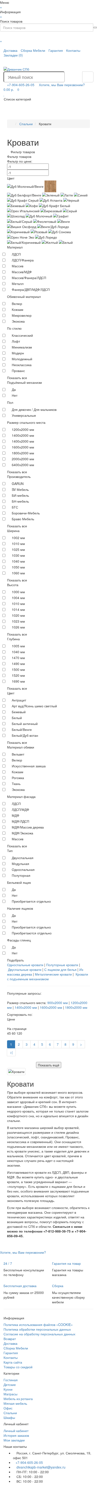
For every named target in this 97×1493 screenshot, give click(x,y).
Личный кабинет (16, 1430)
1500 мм (18, 669)
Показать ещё (48, 1065)
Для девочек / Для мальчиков (34, 409)
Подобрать (16, 960)
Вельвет (18, 754)
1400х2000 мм (23, 441)
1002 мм (18, 537)
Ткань (16, 783)
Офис (8, 1408)
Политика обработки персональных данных (37, 1329)
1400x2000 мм (23, 435)
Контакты (73, 50)
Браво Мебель (23, 518)
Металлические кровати (53, 974)
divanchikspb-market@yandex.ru (40, 1467)
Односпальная (23, 869)
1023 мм (18, 621)
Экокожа (18, 321)
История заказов (16, 1435)
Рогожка (18, 777)
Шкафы (9, 1417)
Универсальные (24, 415)
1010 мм (18, 543)
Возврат (10, 1338)
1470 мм (18, 657)
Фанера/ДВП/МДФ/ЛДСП (31, 289)
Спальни (10, 1412)
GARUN (18, 483)
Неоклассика (22, 364)
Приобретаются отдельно (32, 933)
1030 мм (18, 555)
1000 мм (18, 591)
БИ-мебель (20, 495)
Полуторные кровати (62, 964)
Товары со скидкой (18, 1367)
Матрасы (10, 1394)
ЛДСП (16, 254)
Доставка (10, 50)
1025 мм (18, 549)
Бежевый (19, 711)
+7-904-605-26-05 (29, 1462)
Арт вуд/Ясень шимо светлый (34, 706)
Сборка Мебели (33, 50)
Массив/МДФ (22, 271)
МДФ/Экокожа (22, 833)
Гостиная (11, 1379)
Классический (22, 335)
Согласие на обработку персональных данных (39, 1334)
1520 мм (18, 675)
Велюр (17, 303)
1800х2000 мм (23, 453)
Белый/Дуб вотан (25, 735)
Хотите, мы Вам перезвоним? (62, 84)
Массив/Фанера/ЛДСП (29, 277)
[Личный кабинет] (89, 62)
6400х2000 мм (23, 464)
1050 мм (18, 567)
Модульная (20, 863)
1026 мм (18, 627)
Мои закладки (14, 1440)
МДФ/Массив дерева (28, 827)
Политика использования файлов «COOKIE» (38, 1324)
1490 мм (18, 663)
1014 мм (18, 609)
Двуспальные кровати (24, 969)
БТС (15, 507)
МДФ (15, 815)
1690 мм (18, 681)
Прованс (18, 370)
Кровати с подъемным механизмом (47, 976)
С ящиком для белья (60, 969)
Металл (18, 283)
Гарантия (55, 50)
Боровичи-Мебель (26, 513)
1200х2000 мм (23, 429)
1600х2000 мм (23, 447)
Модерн (18, 353)
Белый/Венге (22, 729)
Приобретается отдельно (31, 901)
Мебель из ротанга (18, 1398)
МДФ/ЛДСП (20, 821)
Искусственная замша (29, 766)
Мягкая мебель (15, 1403)
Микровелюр (22, 315)
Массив (17, 266)
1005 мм (18, 646)
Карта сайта (13, 1362)
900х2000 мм (57, 1002)
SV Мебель (20, 489)
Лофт (16, 341)
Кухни (8, 1389)
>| (11, 1052)
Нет (14, 395)
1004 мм (18, 597)
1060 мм (18, 573)
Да (14, 389)
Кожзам (17, 309)
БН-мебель (20, 501)
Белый (17, 717)
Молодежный (22, 358)
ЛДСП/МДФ (20, 809)
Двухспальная (22, 857)
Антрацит (19, 700)
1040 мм (18, 561)
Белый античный (25, 723)
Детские (10, 1384)
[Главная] (12, 123)
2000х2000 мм (23, 458)
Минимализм (22, 347)
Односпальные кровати (25, 964)
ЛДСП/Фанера (23, 260)
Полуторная (21, 875)
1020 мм (18, 615)
